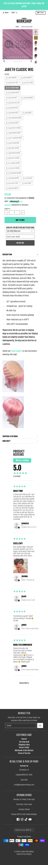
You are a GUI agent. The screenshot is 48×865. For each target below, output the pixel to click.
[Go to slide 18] (16, 59)
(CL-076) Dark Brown (12, 178)
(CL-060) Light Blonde (12, 158)
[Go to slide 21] (22, 59)
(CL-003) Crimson (26, 78)
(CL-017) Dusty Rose (12, 88)
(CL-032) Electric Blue (13, 103)
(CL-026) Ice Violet (11, 98)
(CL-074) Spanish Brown (13, 173)
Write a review (22, 460)
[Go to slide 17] (14, 59)
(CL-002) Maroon (11, 78)
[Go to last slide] (4, 61)
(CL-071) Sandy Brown (13, 163)
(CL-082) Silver (26, 183)
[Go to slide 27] (17, 61)
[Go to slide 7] (18, 57)
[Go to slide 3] (11, 57)
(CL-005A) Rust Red (12, 83)
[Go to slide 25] (13, 61)
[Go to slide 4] (12, 57)
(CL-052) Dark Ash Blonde (14, 118)
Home (17, 27)
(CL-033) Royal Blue (12, 108)
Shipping (8, 205)
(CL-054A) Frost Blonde (13, 128)
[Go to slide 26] (15, 61)
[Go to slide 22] (24, 59)
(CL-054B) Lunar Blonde (13, 133)
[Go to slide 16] (12, 59)
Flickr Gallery (16, 351)
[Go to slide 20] (20, 59)
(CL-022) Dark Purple (12, 93)
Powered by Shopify (24, 854)
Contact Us (24, 766)
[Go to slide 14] (9, 59)
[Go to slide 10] (24, 57)
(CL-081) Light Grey (12, 183)
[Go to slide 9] (22, 57)
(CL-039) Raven (26, 113)
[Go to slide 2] (9, 57)
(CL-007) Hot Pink (27, 83)
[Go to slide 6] (16, 57)
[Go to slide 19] (18, 59)
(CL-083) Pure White (12, 188)
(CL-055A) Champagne (12, 143)
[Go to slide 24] (27, 59)
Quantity (7, 209)
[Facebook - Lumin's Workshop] (18, 819)
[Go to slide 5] (14, 57)
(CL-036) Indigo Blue (12, 113)
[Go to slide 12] (27, 57)
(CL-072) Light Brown (12, 168)
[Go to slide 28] (19, 61)
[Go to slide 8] (20, 57)
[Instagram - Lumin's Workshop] (22, 819)
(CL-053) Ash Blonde (12, 123)
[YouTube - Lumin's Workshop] (30, 819)
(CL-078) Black (27, 178)
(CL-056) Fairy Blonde (12, 148)
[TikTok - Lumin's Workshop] (26, 819)
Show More (24, 683)
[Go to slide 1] (7, 57)
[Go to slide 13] (7, 59)
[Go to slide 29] (21, 61)
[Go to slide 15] (11, 59)
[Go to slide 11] (26, 57)
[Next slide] (31, 61)
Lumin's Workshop (27, 851)
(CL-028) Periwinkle (27, 98)
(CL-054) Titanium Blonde (14, 138)
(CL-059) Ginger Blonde (13, 153)
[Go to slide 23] (26, 59)
